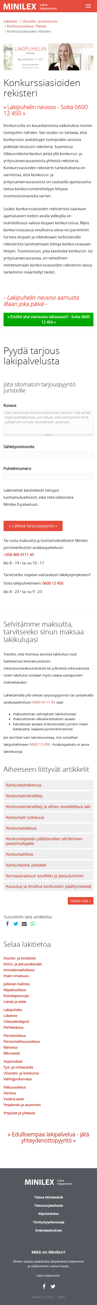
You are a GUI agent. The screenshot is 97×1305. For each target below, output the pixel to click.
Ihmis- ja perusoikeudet (23, 964)
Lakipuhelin (13, 1009)
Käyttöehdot (48, 1213)
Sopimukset (13, 1061)
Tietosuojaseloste (48, 1205)
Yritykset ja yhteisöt (19, 1113)
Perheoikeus (14, 1027)
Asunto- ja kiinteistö (20, 958)
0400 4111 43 (43, 702)
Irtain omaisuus (16, 975)
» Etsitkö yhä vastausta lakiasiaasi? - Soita (44, 316)
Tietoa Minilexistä (48, 1197)
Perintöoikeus (15, 1035)
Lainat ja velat (15, 1001)
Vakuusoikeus (15, 1087)
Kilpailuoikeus (15, 989)
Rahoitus (11, 1047)
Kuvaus (10, 405)
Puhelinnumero (17, 468)
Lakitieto (10, 21)
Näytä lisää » (81, 900)
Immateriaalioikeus (19, 969)
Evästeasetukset (48, 1230)
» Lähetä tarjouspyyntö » (33, 526)
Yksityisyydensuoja (48, 1222)
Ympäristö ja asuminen (22, 1104)
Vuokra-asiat (14, 1098)
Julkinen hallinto (17, 984)
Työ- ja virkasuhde (18, 1067)
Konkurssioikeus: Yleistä (26, 26)
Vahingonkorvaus (18, 1079)
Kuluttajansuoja (16, 995)
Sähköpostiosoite (19, 446)
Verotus (10, 1093)
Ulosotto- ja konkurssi (39, 21)
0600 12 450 (52, 583)
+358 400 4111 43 (19, 554)
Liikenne (10, 1015)
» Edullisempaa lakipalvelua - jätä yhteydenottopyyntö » (48, 1137)
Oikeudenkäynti (16, 1021)
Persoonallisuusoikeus (22, 1041)
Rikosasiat (12, 1053)
